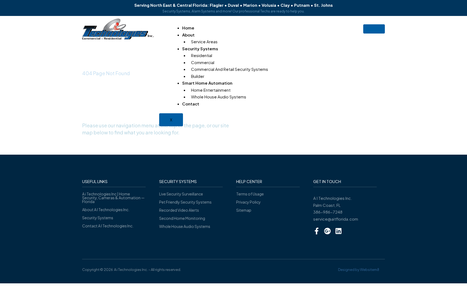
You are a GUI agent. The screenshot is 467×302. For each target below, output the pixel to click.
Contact (190, 103)
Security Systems (200, 48)
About (188, 34)
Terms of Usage (250, 194)
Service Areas (204, 41)
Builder (197, 76)
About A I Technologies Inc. (105, 209)
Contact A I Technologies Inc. (108, 226)
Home (188, 27)
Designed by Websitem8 (358, 269)
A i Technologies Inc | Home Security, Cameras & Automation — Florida (113, 197)
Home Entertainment (211, 89)
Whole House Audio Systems (218, 96)
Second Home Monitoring (182, 218)
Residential (201, 55)
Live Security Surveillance (181, 194)
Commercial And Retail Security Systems (229, 69)
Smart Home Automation (207, 82)
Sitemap (243, 210)
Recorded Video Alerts (179, 210)
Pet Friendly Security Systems (185, 202)
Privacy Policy (248, 202)
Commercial (202, 62)
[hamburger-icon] (374, 29)
